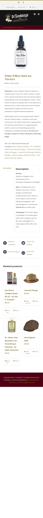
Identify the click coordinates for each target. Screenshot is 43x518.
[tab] (8, 168)
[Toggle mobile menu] (39, 14)
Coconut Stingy (31, 290)
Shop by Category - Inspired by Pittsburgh (19, 152)
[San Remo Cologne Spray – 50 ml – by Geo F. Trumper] (11, 278)
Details (17, 310)
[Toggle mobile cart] (35, 14)
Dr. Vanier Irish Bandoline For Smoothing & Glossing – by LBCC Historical (11, 344)
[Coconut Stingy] (31, 278)
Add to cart (8, 311)
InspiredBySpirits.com (27, 382)
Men (14, 146)
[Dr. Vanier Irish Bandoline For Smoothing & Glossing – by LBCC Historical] (11, 325)
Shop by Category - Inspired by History (26, 149)
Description (7, 168)
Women (19, 158)
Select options (28, 302)
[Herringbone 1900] (31, 325)
